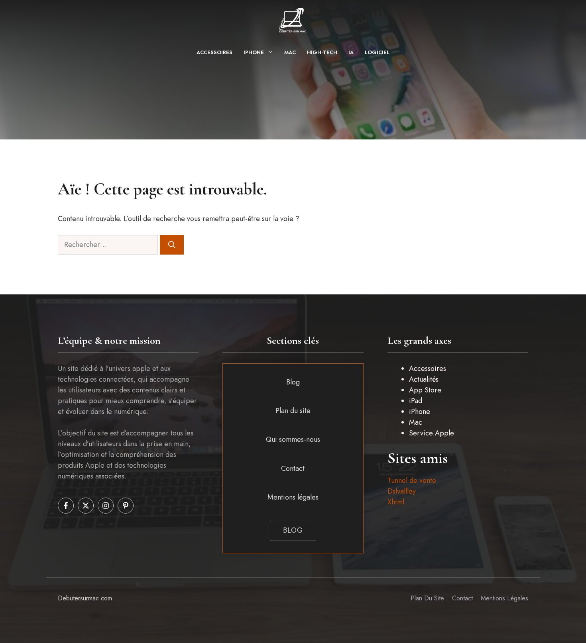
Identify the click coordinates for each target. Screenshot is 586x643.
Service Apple (431, 433)
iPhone (254, 52)
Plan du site (293, 411)
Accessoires (214, 52)
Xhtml (395, 502)
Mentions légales (293, 497)
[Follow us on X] (86, 506)
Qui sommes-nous (293, 439)
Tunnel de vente (411, 480)
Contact (293, 468)
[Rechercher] (172, 245)
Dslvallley (401, 491)
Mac (290, 52)
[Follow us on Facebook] (66, 506)
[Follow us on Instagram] (106, 506)
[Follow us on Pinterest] (126, 506)
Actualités (424, 379)
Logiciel (377, 52)
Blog (293, 382)
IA (351, 52)
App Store (425, 390)
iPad (415, 401)
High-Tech (322, 52)
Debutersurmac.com (85, 598)
